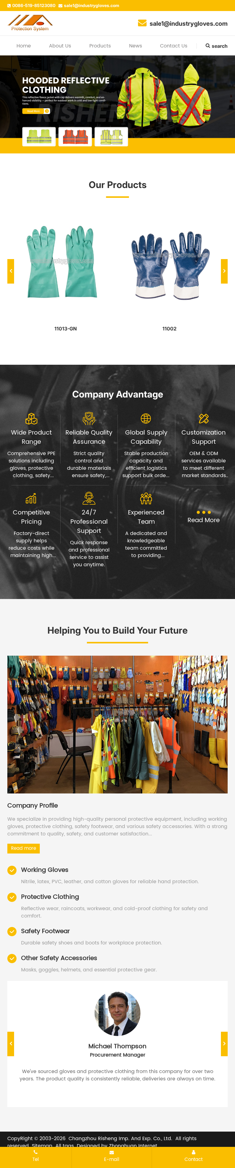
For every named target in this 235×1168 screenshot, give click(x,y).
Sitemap (42, 1146)
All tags (64, 1146)
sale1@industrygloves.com (91, 5)
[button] (114, 137)
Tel (35, 1159)
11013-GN (65, 329)
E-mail (111, 1159)
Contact (194, 1159)
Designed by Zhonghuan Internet (117, 1146)
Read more (23, 848)
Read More (204, 520)
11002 (169, 329)
